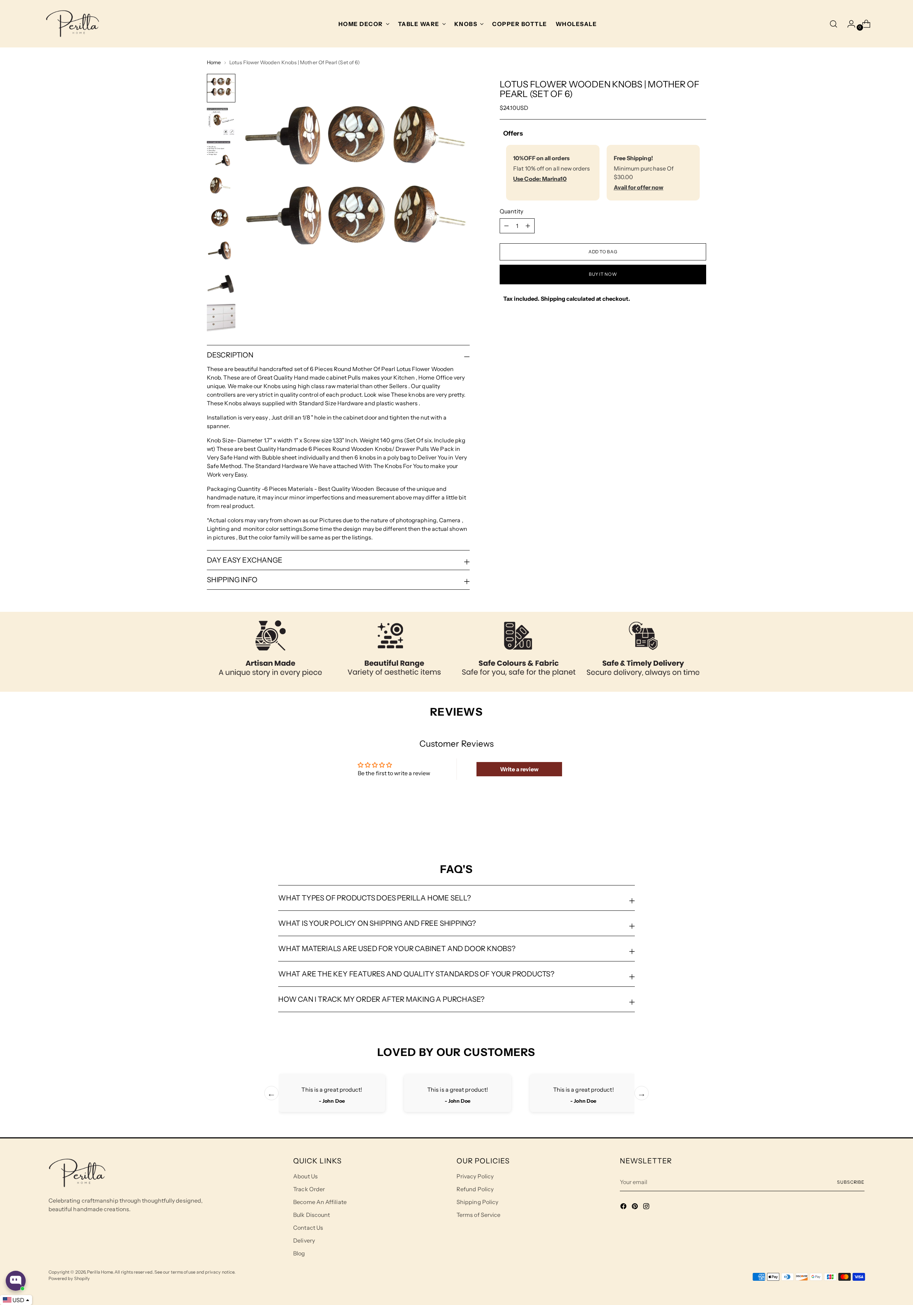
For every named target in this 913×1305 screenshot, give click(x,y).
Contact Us (308, 1227)
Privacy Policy (475, 1176)
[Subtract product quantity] (527, 226)
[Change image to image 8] (221, 318)
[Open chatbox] (16, 1281)
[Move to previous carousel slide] (684, 825)
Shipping (553, 298)
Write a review (519, 769)
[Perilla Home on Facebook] (624, 1207)
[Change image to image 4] (221, 186)
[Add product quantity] (506, 226)
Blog (299, 1253)
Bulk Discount (311, 1214)
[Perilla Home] (72, 23)
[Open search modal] (833, 24)
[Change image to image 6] (221, 252)
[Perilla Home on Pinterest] (635, 1207)
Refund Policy (475, 1189)
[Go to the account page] (848, 24)
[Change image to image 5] (221, 219)
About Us (305, 1176)
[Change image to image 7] (221, 285)
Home (214, 62)
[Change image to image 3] (221, 153)
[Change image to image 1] (221, 88)
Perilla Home (100, 1272)
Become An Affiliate (320, 1201)
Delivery (304, 1240)
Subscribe (850, 1182)
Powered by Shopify (69, 1278)
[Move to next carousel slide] (700, 824)
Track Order (309, 1189)
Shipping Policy (477, 1201)
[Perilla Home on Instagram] (647, 1207)
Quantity (511, 211)
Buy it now (603, 274)
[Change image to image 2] (221, 121)
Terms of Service (478, 1214)
